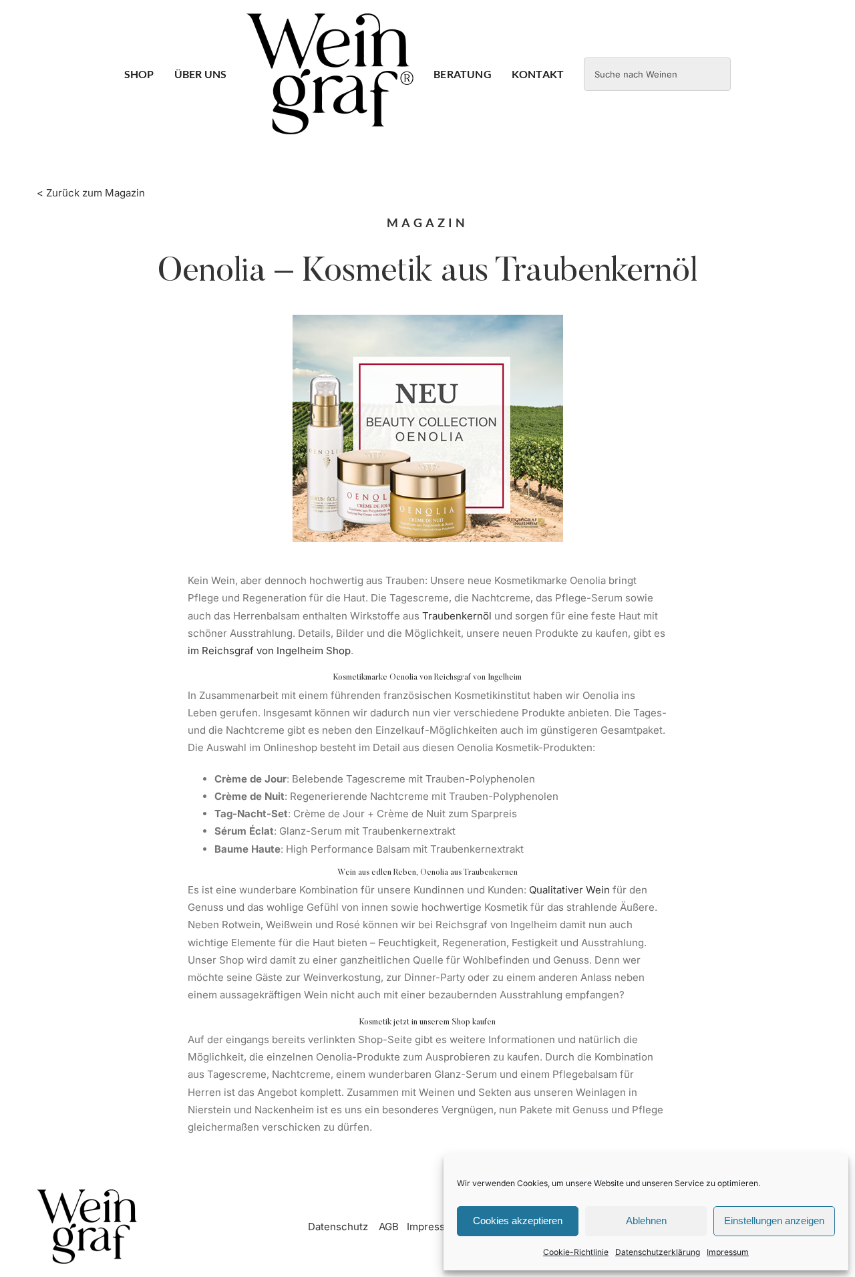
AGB (389, 1226)
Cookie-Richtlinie (576, 1252)
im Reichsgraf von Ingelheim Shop (269, 650)
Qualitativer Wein (571, 889)
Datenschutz (338, 1226)
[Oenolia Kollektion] (428, 319)
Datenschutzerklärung (657, 1252)
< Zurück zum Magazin (91, 192)
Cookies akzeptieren (517, 1220)
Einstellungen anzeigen (774, 1220)
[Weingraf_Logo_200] (87, 1194)
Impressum (728, 1252)
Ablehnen (646, 1220)
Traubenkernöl (457, 615)
